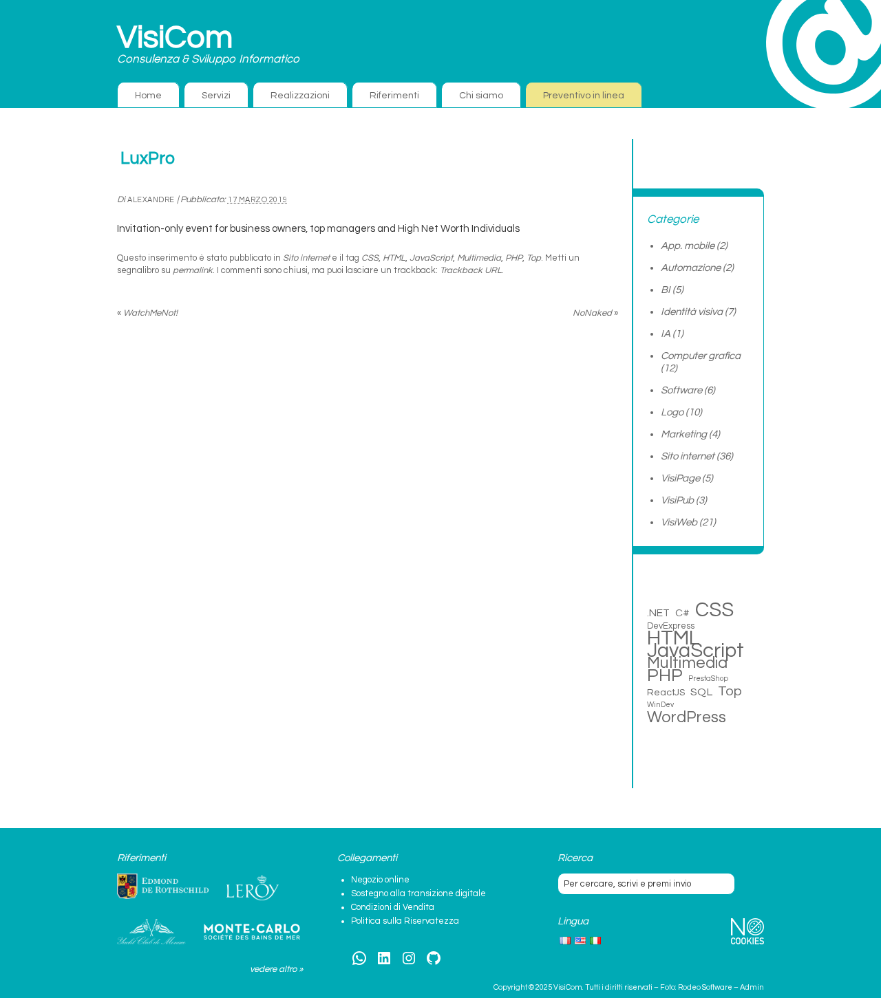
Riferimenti (394, 95)
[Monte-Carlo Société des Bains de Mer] (252, 932)
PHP (513, 258)
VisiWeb (679, 522)
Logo (672, 412)
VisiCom (175, 37)
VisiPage (680, 478)
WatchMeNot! (147, 313)
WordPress (686, 717)
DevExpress (670, 626)
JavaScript (431, 258)
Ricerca (575, 858)
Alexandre (151, 200)
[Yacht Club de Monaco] (151, 932)
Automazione (691, 268)
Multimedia (479, 258)
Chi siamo (481, 95)
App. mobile (687, 246)
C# (682, 612)
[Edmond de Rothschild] (163, 887)
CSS (370, 258)
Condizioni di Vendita (392, 907)
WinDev (660, 704)
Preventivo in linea (583, 95)
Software (681, 390)
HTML (394, 258)
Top (534, 258)
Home (148, 95)
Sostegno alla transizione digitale (418, 893)
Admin (752, 987)
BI (665, 290)
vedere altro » (276, 969)
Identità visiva (692, 312)
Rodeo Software (705, 987)
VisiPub (677, 500)
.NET (658, 612)
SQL (701, 691)
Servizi (216, 95)
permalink (193, 270)
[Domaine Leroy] (252, 888)
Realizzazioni (300, 95)
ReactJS (666, 692)
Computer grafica (701, 356)
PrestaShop (708, 678)
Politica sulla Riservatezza (405, 921)
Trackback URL (471, 270)
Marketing (684, 434)
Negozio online (380, 880)
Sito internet (306, 258)
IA (665, 334)
